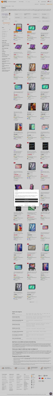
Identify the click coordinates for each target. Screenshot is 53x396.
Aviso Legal (33, 205)
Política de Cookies (20, 205)
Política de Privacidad (28, 205)
